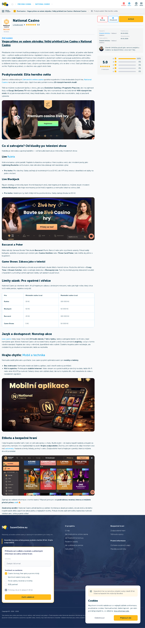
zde (15, 502)
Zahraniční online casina (33, 79)
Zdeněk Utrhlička (104, 33)
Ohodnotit (113, 20)
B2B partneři (13, 584)
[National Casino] (48, 119)
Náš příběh (69, 549)
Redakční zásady (71, 542)
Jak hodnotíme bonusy (74, 538)
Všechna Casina (24, 4)
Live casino (6, 339)
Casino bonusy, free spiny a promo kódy (23, 573)
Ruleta (11, 156)
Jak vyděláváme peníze (74, 545)
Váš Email (8, 559)
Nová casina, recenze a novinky (20, 581)
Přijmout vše (125, 618)
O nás (67, 531)
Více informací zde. (121, 611)
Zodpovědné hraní (117, 531)
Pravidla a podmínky (118, 549)
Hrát (132, 19)
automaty (9, 448)
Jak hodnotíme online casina (76, 534)
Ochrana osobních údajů (120, 545)
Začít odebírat (28, 597)
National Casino (42, 4)
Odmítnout (100, 618)
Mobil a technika (33, 355)
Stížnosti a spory (116, 534)
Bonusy (102, 20)
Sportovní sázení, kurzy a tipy (19, 577)
